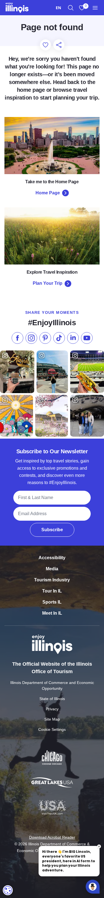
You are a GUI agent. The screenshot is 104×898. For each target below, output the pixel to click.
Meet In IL (52, 613)
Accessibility (52, 557)
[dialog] (8, 890)
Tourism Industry (52, 580)
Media (52, 568)
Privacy (52, 709)
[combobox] (58, 8)
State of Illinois (52, 698)
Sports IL (52, 602)
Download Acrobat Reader (52, 837)
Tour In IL (52, 591)
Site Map (52, 719)
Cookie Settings (52, 729)
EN (58, 7)
